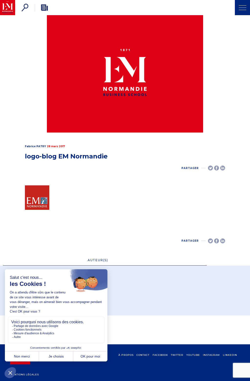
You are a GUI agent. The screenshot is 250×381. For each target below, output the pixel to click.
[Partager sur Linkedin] (222, 168)
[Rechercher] (25, 7)
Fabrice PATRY (35, 146)
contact (142, 355)
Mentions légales (24, 374)
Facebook (160, 355)
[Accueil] (7, 7)
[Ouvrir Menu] (242, 7)
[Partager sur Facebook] (216, 168)
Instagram (211, 355)
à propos (126, 355)
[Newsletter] (44, 7)
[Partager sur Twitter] (210, 168)
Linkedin (230, 355)
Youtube (193, 355)
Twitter (177, 355)
